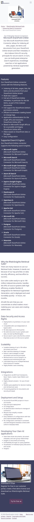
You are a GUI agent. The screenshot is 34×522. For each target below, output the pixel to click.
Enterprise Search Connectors (12, 28)
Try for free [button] (15, 501)
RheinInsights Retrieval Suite (15, 26)
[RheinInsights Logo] (5, 2)
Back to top (29, 514)
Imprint (8, 516)
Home (3, 26)
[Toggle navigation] (30, 2)
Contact (14, 518)
